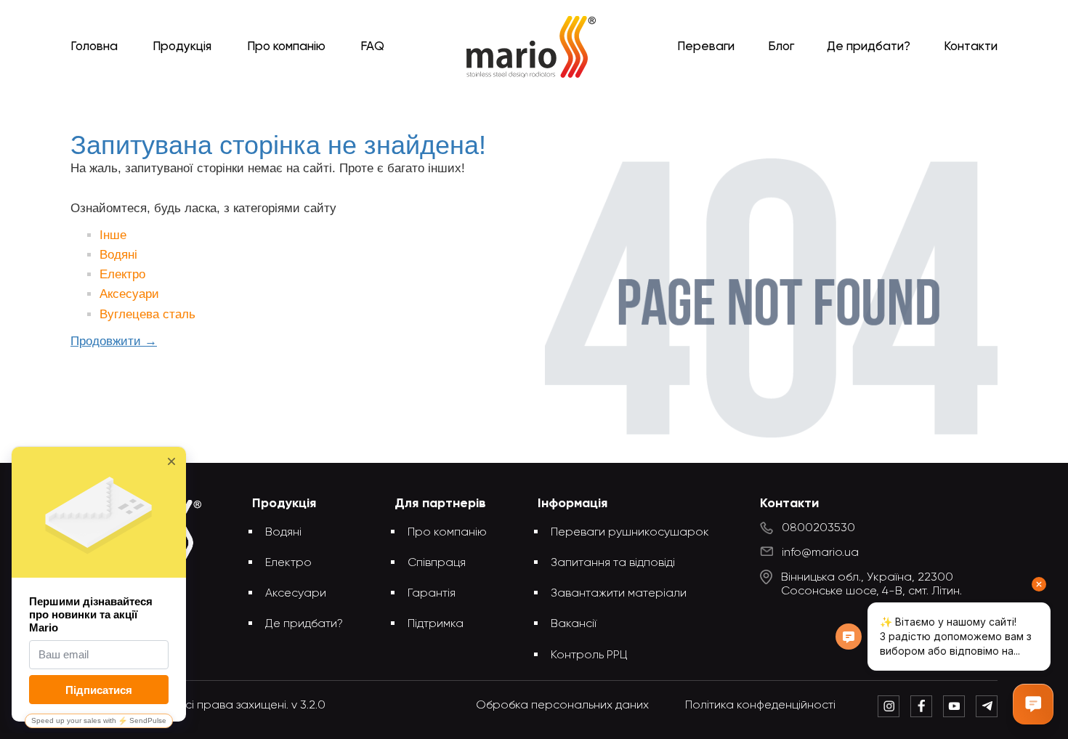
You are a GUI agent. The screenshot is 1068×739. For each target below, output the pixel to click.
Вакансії (573, 624)
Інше (113, 235)
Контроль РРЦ (589, 655)
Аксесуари (129, 294)
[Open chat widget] (1033, 704)
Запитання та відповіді (613, 563)
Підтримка (436, 624)
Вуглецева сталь (147, 314)
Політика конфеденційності (760, 705)
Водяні (118, 255)
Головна (94, 47)
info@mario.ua (820, 553)
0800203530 (818, 528)
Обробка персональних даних (562, 705)
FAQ (372, 47)
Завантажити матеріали (619, 593)
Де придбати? (868, 47)
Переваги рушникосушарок (630, 532)
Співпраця (437, 563)
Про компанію (286, 47)
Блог (781, 47)
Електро (122, 274)
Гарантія (432, 593)
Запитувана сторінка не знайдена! (558, 103)
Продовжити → (113, 341)
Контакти (971, 47)
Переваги (706, 47)
